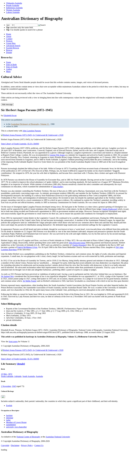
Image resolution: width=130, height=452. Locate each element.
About (8, 36)
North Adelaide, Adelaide (11, 376)
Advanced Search (13, 45)
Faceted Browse (12, 48)
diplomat (9, 418)
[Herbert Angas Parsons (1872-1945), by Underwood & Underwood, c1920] (32, 135)
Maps (8, 71)
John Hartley (58, 187)
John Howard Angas (77, 243)
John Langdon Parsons (32, 131)
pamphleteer (11, 425)
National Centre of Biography (28, 437)
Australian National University (58, 437)
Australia (39, 376)
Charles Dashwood (109, 209)
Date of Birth (11, 64)
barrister (9, 415)
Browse (9, 50)
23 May (4, 374)
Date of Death (11, 67)
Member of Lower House (16, 422)
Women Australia (13, 10)
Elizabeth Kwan (10, 115)
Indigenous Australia (14, 8)
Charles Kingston (79, 245)
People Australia (12, 5)
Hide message (7, 104)
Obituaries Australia (14, 3)
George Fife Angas (57, 155)
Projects (9, 41)
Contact (9, 39)
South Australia (28, 376)
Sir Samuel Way (7, 276)
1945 (14, 386)
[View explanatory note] (3, 396)
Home (8, 34)
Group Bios (10, 43)
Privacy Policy (27, 445)
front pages (13, 341)
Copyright (5, 445)
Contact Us (38, 445)
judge (8, 420)
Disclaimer (15, 445)
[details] (21, 363)
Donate (9, 52)
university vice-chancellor (16, 427)
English (9, 405)
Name (8, 62)
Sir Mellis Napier (29, 281)
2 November (6, 386)
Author (9, 69)
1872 (10, 374)
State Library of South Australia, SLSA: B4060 (20, 144)
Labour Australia (13, 12)
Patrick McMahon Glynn (27, 247)
